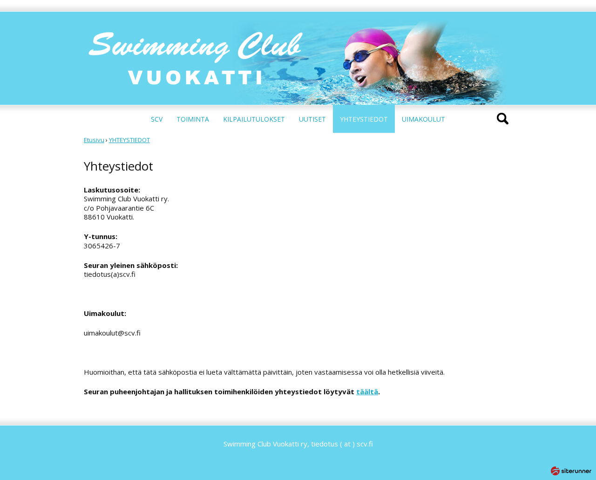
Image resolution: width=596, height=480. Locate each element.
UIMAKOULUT (423, 119)
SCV (157, 119)
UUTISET (312, 119)
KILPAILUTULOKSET (254, 119)
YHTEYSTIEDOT (364, 119)
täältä (367, 391)
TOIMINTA (192, 119)
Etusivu (94, 140)
